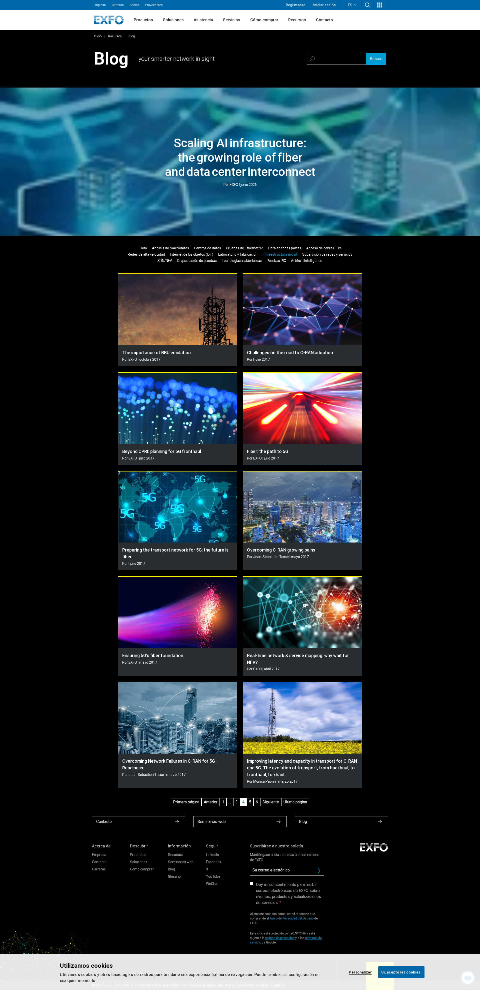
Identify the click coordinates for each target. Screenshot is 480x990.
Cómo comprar (264, 20)
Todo (143, 248)
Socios (134, 5)
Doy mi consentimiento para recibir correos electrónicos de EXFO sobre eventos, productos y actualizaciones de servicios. (288, 893)
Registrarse (295, 5)
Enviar (319, 871)
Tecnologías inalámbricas (242, 261)
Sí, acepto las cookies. (401, 972)
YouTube (213, 876)
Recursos (297, 20)
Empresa (100, 5)
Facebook (213, 862)
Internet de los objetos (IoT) (191, 254)
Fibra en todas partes (284, 248)
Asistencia (203, 20)
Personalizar (360, 972)
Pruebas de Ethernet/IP (244, 248)
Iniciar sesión (324, 5)
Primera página (186, 802)
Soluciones (173, 20)
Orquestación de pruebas (197, 261)
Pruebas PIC (276, 261)
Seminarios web (181, 862)
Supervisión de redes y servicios (327, 254)
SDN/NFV (165, 261)
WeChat (212, 884)
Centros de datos (207, 248)
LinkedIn (212, 855)
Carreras (118, 5)
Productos (143, 20)
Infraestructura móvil (279, 254)
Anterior (211, 802)
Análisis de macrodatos (170, 248)
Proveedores (154, 5)
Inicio (98, 36)
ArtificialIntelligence (306, 261)
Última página (295, 802)
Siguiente (270, 802)
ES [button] (350, 5)
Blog (171, 869)
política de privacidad (279, 938)
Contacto (324, 20)
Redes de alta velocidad (146, 254)
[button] (368, 5)
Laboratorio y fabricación (238, 254)
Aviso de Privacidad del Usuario (292, 918)
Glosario (174, 876)
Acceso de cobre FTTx (323, 248)
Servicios (231, 20)
